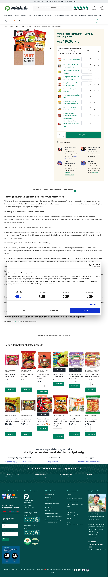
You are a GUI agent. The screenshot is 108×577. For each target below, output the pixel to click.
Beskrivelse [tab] (37, 190)
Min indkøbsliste (50, 511)
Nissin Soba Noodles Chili (71, 60)
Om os (69, 495)
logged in (16, 321)
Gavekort (69, 522)
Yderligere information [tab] (52, 190)
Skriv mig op (59, 384)
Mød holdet (48, 497)
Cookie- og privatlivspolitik (74, 498)
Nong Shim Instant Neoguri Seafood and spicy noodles (70, 116)
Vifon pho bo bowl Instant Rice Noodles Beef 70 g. (76, 377)
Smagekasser (66, 336)
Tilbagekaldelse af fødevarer (53, 516)
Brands (69, 518)
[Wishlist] (15, 354)
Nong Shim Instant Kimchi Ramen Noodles (43, 377)
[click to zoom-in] (29, 47)
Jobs (68, 509)
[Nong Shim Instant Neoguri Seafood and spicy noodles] (60, 404)
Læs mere (95, 172)
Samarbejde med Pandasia (75, 525)
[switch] (42, 296)
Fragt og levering (50, 500)
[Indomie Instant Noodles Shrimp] (60, 360)
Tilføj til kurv (83, 135)
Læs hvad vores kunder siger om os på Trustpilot (53, 521)
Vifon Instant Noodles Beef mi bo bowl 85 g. (92, 375)
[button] (100, 18)
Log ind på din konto (51, 514)
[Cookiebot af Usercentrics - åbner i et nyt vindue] (90, 265)
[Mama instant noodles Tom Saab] (28, 360)
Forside (6, 26)
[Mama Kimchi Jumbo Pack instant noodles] (12, 404)
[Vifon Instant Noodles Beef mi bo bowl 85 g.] (92, 360)
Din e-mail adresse (8, 531)
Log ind (102, 10)
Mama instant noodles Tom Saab (28, 375)
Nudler (12, 26)
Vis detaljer (91, 304)
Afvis (23, 310)
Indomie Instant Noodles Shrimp (58, 375)
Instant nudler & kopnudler (23, 26)
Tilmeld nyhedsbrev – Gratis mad (75, 506)
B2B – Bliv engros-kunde (74, 515)
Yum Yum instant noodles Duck (10, 375)
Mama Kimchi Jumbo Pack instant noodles (12, 420)
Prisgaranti (48, 507)
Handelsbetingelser (72, 501)
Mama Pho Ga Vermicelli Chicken (75, 420)
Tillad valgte (54, 310)
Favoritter (94, 10)
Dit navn (5, 523)
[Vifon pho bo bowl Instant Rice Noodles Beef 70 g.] (76, 360)
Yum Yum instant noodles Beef (26, 420)
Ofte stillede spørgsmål (52, 504)
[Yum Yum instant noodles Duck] (12, 360)
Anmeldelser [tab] (69, 190)
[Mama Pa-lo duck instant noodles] (92, 404)
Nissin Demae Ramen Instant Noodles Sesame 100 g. (71, 123)
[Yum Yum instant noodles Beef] (28, 404)
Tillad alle (85, 310)
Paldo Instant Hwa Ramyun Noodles (43, 420)
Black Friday (89, 370)
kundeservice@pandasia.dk (97, 550)
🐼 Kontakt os (49, 495)
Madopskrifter (71, 512)
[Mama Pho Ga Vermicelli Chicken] (76, 404)
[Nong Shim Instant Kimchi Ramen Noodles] (44, 360)
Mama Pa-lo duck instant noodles (91, 420)
